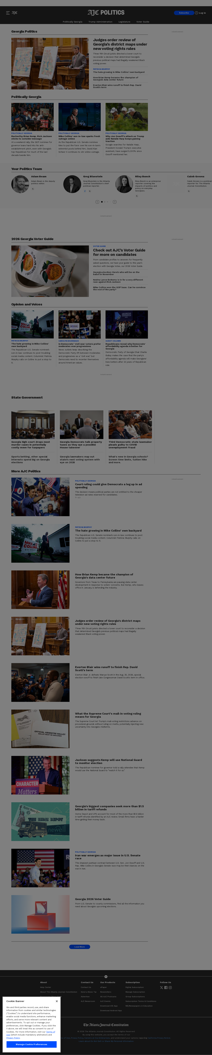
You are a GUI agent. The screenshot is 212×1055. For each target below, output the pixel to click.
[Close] (56, 1001)
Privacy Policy (13, 1038)
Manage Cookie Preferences (31, 1044)
